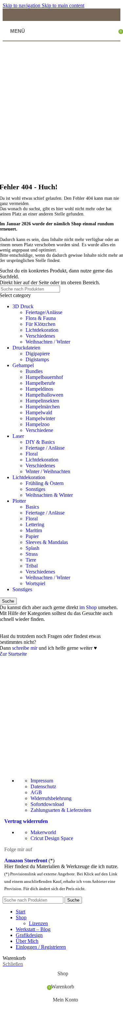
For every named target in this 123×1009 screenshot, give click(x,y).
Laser (18, 436)
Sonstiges (35, 489)
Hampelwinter (40, 418)
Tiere (31, 560)
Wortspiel (35, 583)
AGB (36, 792)
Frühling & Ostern (45, 483)
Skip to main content (63, 5)
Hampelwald (39, 412)
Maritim (34, 530)
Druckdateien (26, 347)
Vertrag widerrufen (26, 821)
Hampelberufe (40, 383)
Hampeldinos (39, 389)
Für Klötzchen (40, 324)
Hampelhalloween (44, 395)
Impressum (42, 780)
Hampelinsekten (42, 400)
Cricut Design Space (52, 838)
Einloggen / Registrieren (41, 947)
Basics (32, 507)
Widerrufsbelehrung (51, 798)
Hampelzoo (38, 424)
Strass (32, 554)
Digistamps (37, 359)
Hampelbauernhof (44, 377)
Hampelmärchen (43, 406)
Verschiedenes (40, 336)
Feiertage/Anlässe (44, 312)
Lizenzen (38, 923)
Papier (32, 536)
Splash (32, 548)
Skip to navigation (22, 5)
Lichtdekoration (42, 330)
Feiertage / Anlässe (45, 448)
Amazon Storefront (25, 860)
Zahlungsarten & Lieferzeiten (61, 810)
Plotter (19, 501)
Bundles (34, 371)
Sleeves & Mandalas (47, 542)
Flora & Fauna (41, 318)
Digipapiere (38, 353)
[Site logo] (62, 39)
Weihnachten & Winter (49, 495)
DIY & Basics (40, 442)
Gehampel (23, 365)
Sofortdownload (47, 804)
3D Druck (22, 306)
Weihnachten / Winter (48, 342)
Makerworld (43, 832)
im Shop (88, 607)
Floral (32, 454)
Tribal (32, 566)
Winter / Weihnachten (48, 471)
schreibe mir (24, 648)
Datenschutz (43, 786)
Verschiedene (39, 430)
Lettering (35, 524)
